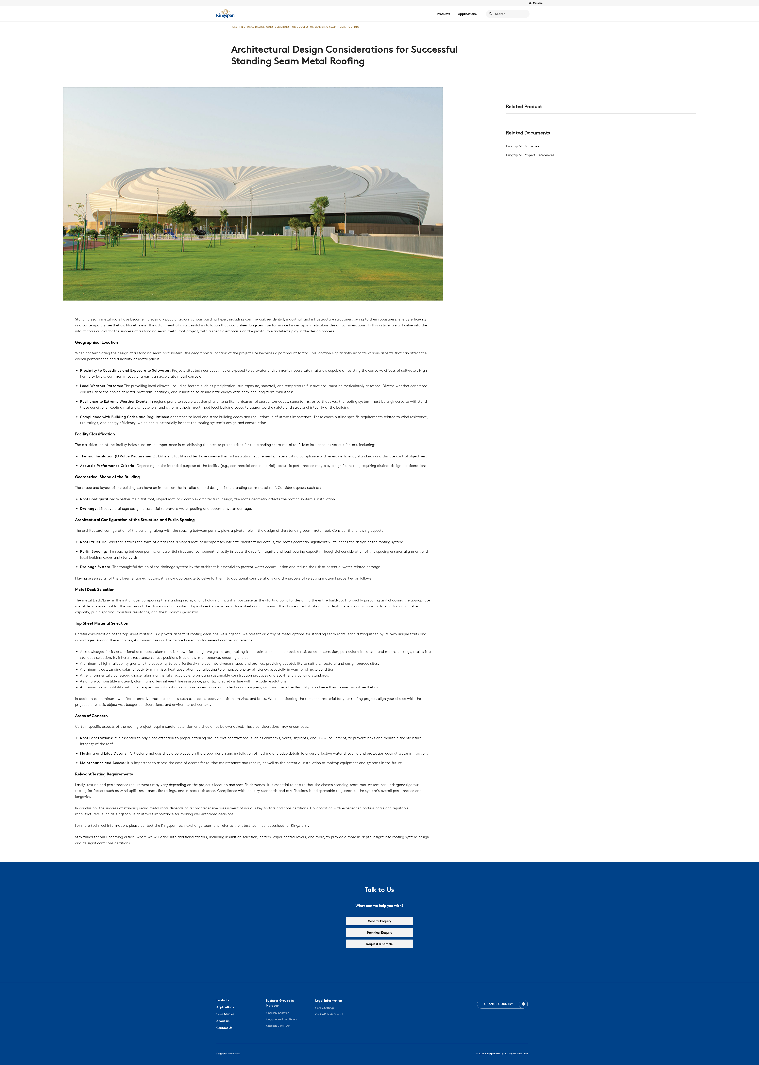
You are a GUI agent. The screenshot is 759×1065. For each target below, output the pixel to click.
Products (443, 14)
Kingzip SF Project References (530, 155)
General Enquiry (379, 921)
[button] (539, 13)
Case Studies (225, 1014)
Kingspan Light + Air (277, 1025)
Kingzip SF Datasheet (523, 146)
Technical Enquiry (379, 932)
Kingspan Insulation (277, 1013)
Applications (467, 14)
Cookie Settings (324, 1008)
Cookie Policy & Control (329, 1014)
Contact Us (224, 1028)
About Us (222, 1021)
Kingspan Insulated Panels (281, 1019)
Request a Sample (379, 944)
